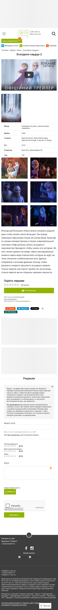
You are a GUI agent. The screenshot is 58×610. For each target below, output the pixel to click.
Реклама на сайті (8, 539)
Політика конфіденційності (11, 603)
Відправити (14, 515)
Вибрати (11, 492)
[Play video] (29, 75)
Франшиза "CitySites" (9, 541)
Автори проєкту (29, 553)
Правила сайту (28, 603)
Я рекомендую (30, 290)
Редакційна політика (19, 605)
